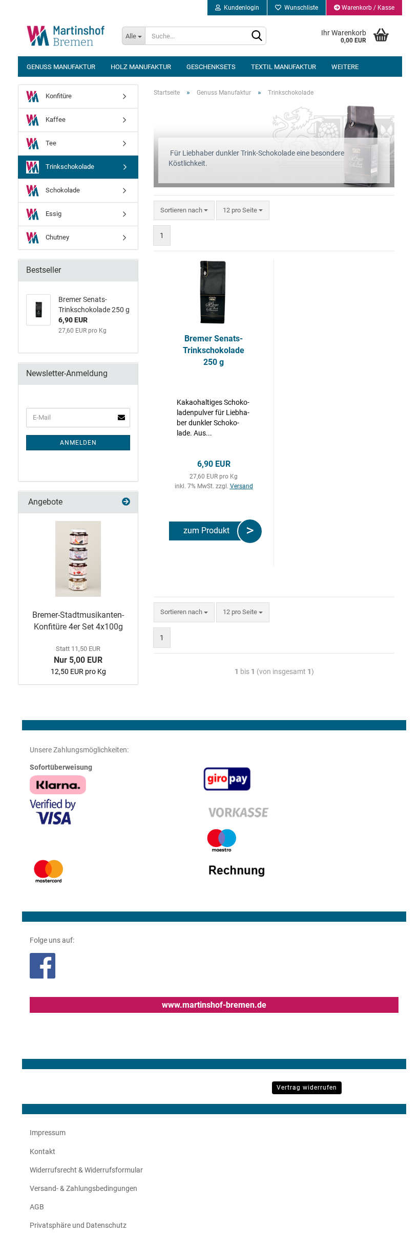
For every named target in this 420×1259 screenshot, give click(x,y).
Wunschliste (299, 7)
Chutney (56, 237)
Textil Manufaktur (283, 67)
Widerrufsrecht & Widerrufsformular (86, 1170)
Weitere (345, 67)
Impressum (48, 1132)
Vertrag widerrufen (307, 1087)
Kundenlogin (240, 7)
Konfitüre (58, 96)
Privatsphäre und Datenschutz (78, 1225)
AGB (37, 1207)
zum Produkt (208, 530)
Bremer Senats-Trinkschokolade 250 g (213, 350)
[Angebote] (126, 502)
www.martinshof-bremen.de (214, 1005)
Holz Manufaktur (141, 67)
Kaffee (55, 119)
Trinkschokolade (69, 166)
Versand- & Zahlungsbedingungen (83, 1188)
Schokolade (62, 190)
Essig (52, 214)
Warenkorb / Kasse (367, 7)
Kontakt (42, 1151)
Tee (50, 143)
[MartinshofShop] (66, 35)
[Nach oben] (391, 1243)
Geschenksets (211, 67)
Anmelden (78, 442)
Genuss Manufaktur (61, 67)
